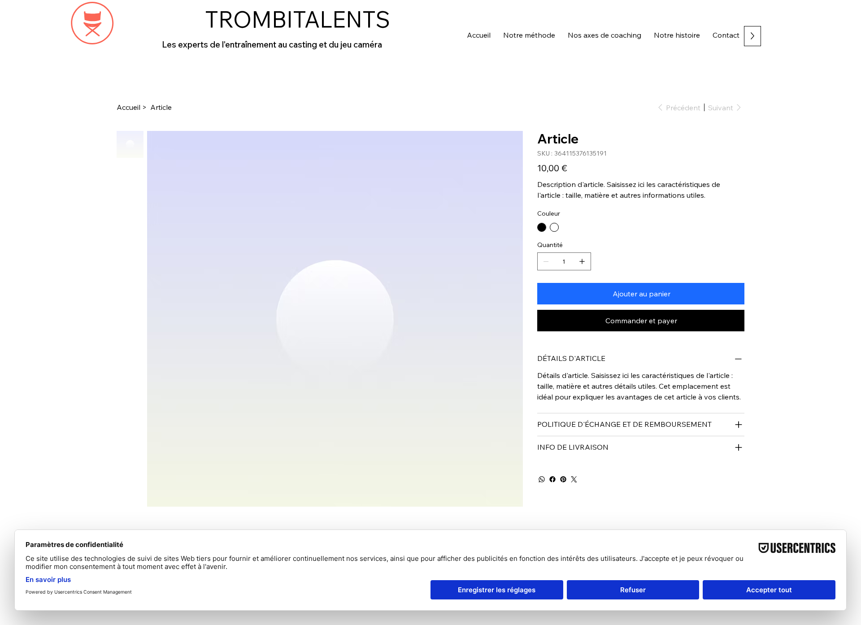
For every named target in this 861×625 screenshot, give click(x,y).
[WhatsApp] (541, 479)
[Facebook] (552, 479)
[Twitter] (574, 479)
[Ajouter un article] (582, 261)
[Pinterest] (563, 479)
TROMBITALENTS (297, 19)
